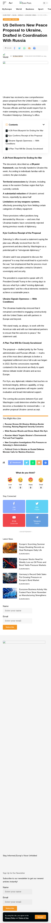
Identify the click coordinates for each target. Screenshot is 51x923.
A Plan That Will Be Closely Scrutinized (25, 149)
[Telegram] (37, 520)
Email (5, 616)
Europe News (24, 554)
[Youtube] (14, 520)
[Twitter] (37, 506)
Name (5, 606)
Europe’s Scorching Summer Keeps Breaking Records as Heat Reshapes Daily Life (32, 547)
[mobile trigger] (5, 3)
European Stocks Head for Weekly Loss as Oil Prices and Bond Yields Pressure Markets (32, 562)
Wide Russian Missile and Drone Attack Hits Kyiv (26, 431)
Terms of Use (23, 918)
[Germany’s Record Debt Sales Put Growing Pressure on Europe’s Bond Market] (10, 578)
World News (18, 56)
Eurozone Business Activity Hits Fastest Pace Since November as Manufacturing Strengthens (33, 592)
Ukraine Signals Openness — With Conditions (22, 142)
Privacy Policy (10, 918)
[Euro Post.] (26, 3)
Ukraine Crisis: (11, 19)
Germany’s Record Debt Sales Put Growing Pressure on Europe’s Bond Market (32, 577)
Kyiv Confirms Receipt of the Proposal (25, 135)
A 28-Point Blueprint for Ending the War (25, 130)
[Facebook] (14, 506)
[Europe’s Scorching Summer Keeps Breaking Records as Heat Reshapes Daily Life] (10, 548)
